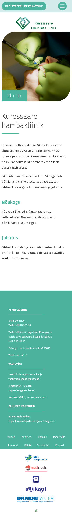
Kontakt (59, 445)
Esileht (11, 437)
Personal (13, 445)
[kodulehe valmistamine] (36, 512)
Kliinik (27, 445)
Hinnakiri (42, 437)
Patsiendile (59, 437)
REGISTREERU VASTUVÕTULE (24, 6)
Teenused (26, 437)
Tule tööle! (43, 445)
